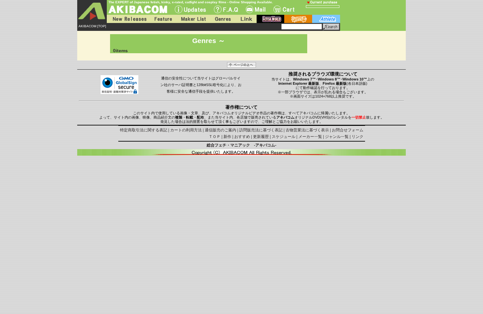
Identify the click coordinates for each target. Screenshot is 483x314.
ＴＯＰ (214, 136)
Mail (255, 9)
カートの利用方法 (186, 130)
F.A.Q (226, 9)
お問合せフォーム (347, 130)
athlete (326, 19)
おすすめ (242, 136)
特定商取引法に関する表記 (143, 130)
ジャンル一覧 (337, 136)
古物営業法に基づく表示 (307, 130)
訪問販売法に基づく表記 (261, 130)
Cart (284, 9)
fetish (270, 19)
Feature (163, 19)
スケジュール (283, 136)
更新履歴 (261, 136)
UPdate (190, 9)
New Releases (128, 19)
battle (298, 19)
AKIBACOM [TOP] (92, 26)
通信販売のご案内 (220, 130)
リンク (357, 136)
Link (246, 19)
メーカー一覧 (310, 136)
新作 (227, 136)
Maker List (193, 19)
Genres (222, 19)
